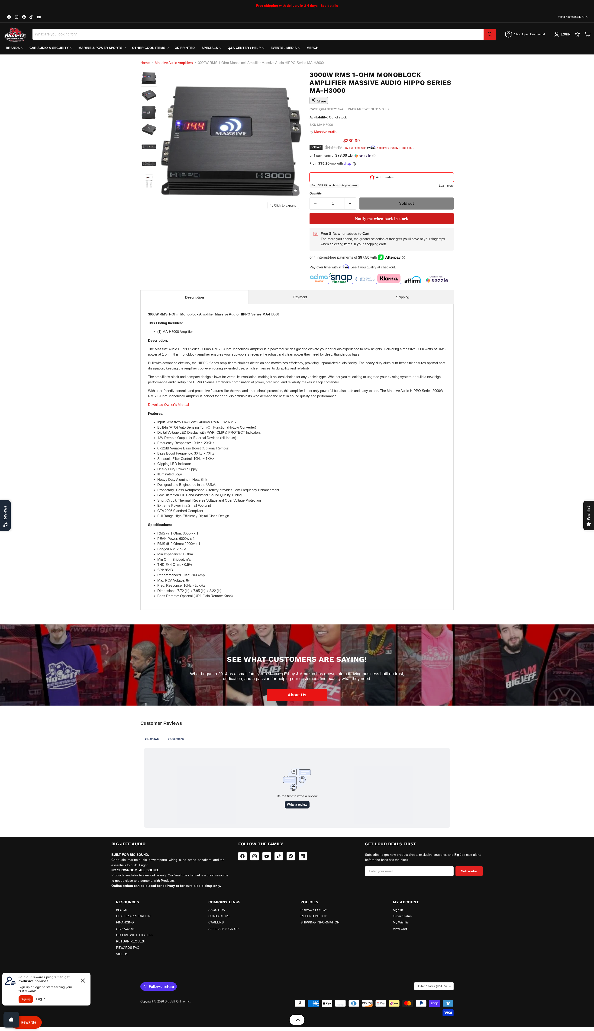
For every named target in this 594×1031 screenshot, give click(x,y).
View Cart (400, 929)
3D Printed (184, 48)
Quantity (316, 193)
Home (145, 63)
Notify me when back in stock (381, 219)
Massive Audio (325, 132)
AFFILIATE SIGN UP (223, 929)
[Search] (490, 34)
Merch (313, 48)
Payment (300, 297)
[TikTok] (278, 856)
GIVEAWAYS (125, 929)
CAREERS (216, 922)
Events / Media (284, 48)
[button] (149, 78)
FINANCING (125, 922)
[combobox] (258, 34)
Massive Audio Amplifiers (174, 63)
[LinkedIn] (303, 856)
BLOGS (121, 910)
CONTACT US (218, 916)
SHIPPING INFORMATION (319, 922)
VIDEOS (122, 954)
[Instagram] (254, 856)
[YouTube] (266, 856)
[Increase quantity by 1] (350, 203)
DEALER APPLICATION (133, 916)
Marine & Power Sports (100, 48)
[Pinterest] (291, 856)
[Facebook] (242, 856)
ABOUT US (216, 910)
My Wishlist (401, 922)
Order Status (402, 916)
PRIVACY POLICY (313, 910)
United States (570, 17)
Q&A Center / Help (245, 48)
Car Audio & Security (49, 48)
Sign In (398, 910)
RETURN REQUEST (131, 941)
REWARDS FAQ (127, 947)
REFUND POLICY (313, 916)
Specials (210, 48)
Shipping (402, 297)
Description (194, 297)
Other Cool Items (149, 48)
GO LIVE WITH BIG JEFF (135, 935)
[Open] (11, 1020)
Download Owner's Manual (168, 405)
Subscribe (469, 871)
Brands (13, 48)
